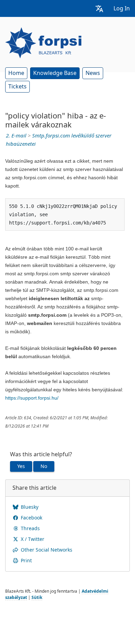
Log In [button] (122, 8)
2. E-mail (16, 136)
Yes (21, 466)
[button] (99, 8)
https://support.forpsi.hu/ (31, 398)
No (43, 466)
